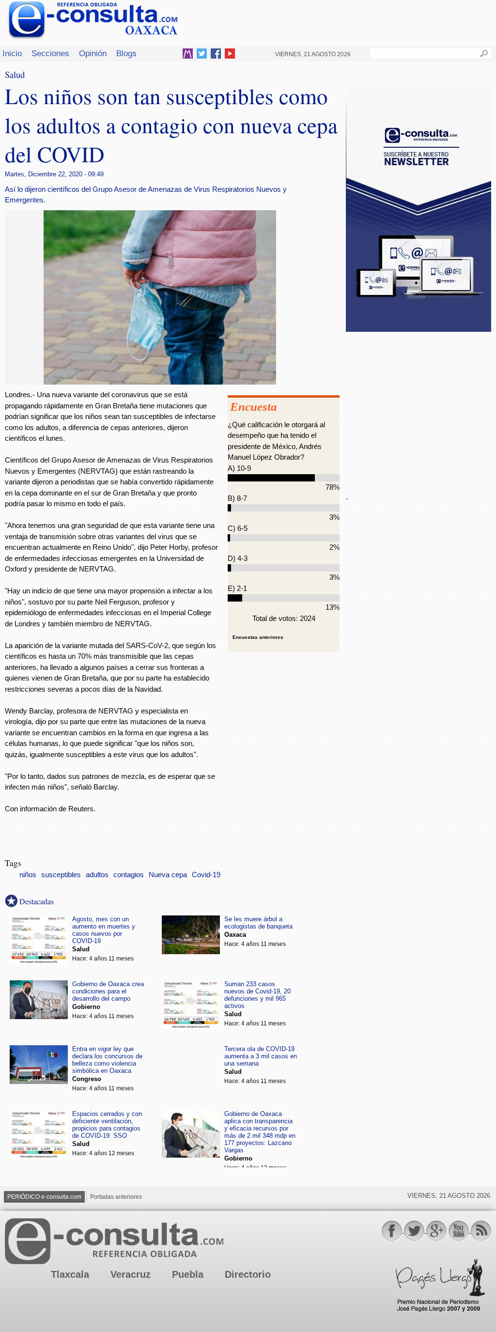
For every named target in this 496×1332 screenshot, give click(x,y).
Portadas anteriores (116, 1196)
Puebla (187, 1274)
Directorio (248, 1274)
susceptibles (61, 875)
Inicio (12, 53)
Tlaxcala (70, 1274)
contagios (128, 875)
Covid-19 (206, 875)
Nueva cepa (168, 875)
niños (27, 875)
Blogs (126, 53)
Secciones (50, 53)
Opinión (93, 53)
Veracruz (130, 1274)
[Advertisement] (418, 406)
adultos (97, 875)
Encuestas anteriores (257, 637)
